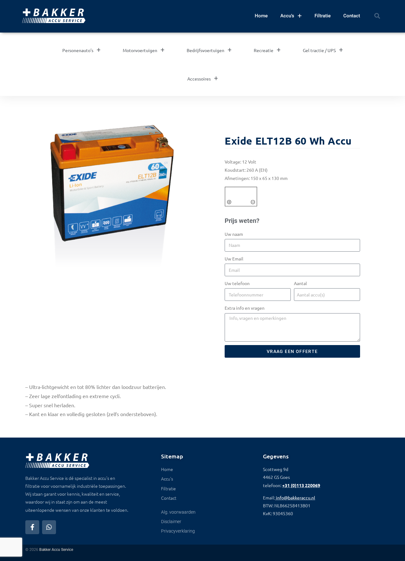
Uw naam (234, 234)
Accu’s (287, 16)
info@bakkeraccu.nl (295, 497)
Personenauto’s (77, 50)
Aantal (300, 283)
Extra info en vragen (245, 308)
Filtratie (323, 16)
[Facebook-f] (32, 527)
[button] (377, 15)
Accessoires (199, 78)
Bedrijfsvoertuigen (205, 50)
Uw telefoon (237, 283)
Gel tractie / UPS (319, 50)
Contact (351, 16)
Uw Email (234, 258)
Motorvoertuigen (140, 50)
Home (261, 16)
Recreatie (263, 50)
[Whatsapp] (49, 527)
